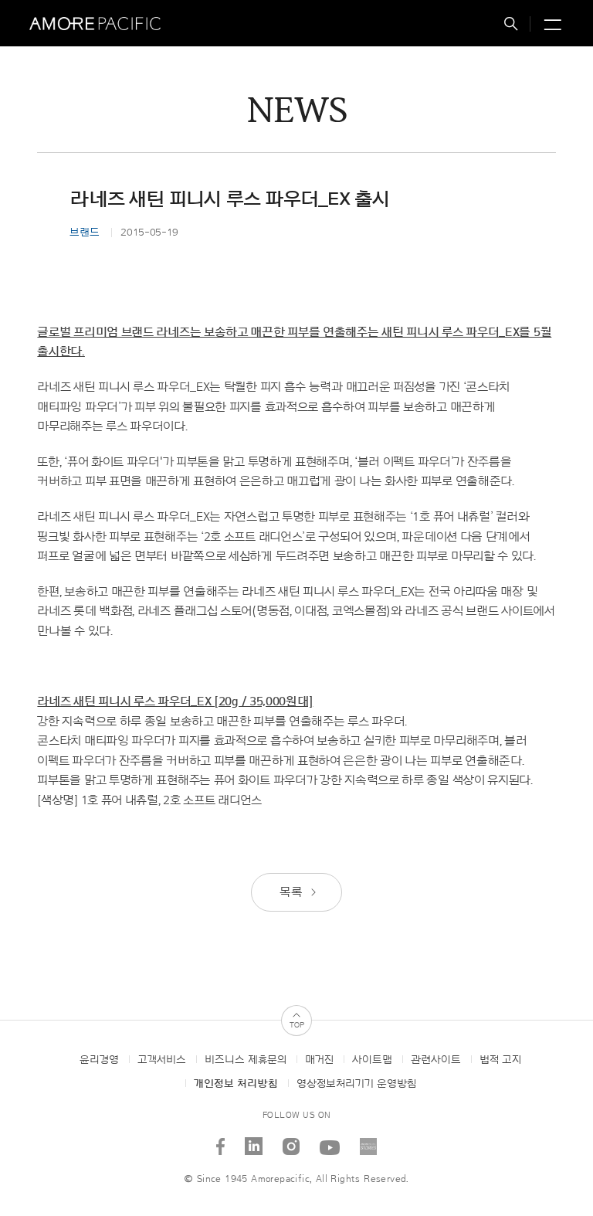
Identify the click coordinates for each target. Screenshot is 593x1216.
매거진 (319, 1060)
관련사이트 (436, 1060)
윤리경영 (99, 1060)
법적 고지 (500, 1060)
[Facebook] (221, 1140)
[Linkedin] (254, 1140)
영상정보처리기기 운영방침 (356, 1083)
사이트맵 (372, 1060)
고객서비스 (161, 1060)
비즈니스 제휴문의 (245, 1060)
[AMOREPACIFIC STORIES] (368, 1140)
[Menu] (550, 25)
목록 (292, 892)
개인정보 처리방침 (236, 1083)
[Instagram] (291, 1140)
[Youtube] (330, 1140)
